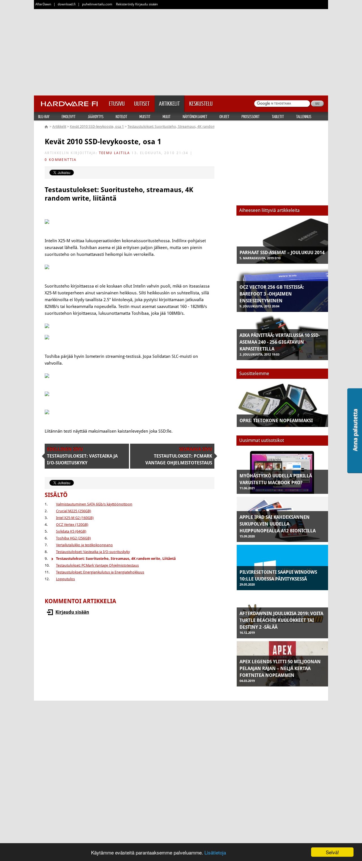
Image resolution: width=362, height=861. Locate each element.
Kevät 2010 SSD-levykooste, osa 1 (97, 126)
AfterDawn (43, 4)
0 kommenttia (61, 160)
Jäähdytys (96, 116)
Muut (167, 116)
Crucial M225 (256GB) (73, 511)
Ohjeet (224, 116)
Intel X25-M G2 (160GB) (75, 518)
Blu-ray (43, 116)
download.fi (67, 4)
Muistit (144, 116)
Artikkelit (59, 126)
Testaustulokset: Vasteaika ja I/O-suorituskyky (93, 552)
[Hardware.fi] (69, 102)
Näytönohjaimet (195, 116)
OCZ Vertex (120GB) (72, 524)
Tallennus (303, 116)
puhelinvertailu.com (97, 4)
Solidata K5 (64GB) (71, 531)
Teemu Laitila (114, 153)
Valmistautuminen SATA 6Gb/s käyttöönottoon (94, 504)
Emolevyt (69, 116)
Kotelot (121, 116)
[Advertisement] (181, 51)
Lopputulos (65, 579)
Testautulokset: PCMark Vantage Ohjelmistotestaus (97, 565)
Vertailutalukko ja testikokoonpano (84, 545)
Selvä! (332, 852)
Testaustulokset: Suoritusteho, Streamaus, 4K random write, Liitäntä (183, 126)
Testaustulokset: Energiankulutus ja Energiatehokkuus (100, 572)
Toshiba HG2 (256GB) (73, 538)
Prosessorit (251, 116)
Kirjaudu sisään (72, 612)
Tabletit (278, 116)
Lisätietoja (215, 852)
